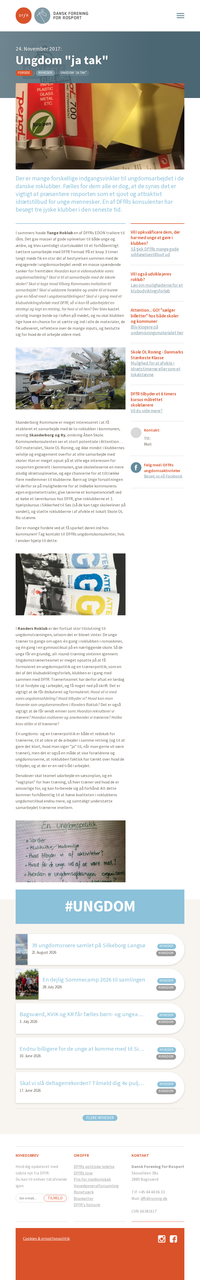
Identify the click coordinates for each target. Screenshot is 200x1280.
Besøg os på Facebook (163, 476)
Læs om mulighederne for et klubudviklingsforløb (157, 288)
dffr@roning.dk (154, 1198)
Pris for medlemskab (92, 1179)
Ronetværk (84, 1191)
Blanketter (83, 1198)
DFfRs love (83, 1172)
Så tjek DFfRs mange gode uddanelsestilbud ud (155, 252)
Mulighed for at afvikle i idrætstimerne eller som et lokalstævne (155, 368)
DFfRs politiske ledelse (94, 1166)
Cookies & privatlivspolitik (46, 1238)
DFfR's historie (87, 1204)
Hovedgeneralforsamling (96, 1185)
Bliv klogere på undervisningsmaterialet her (157, 330)
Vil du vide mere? (146, 411)
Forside (24, 72)
